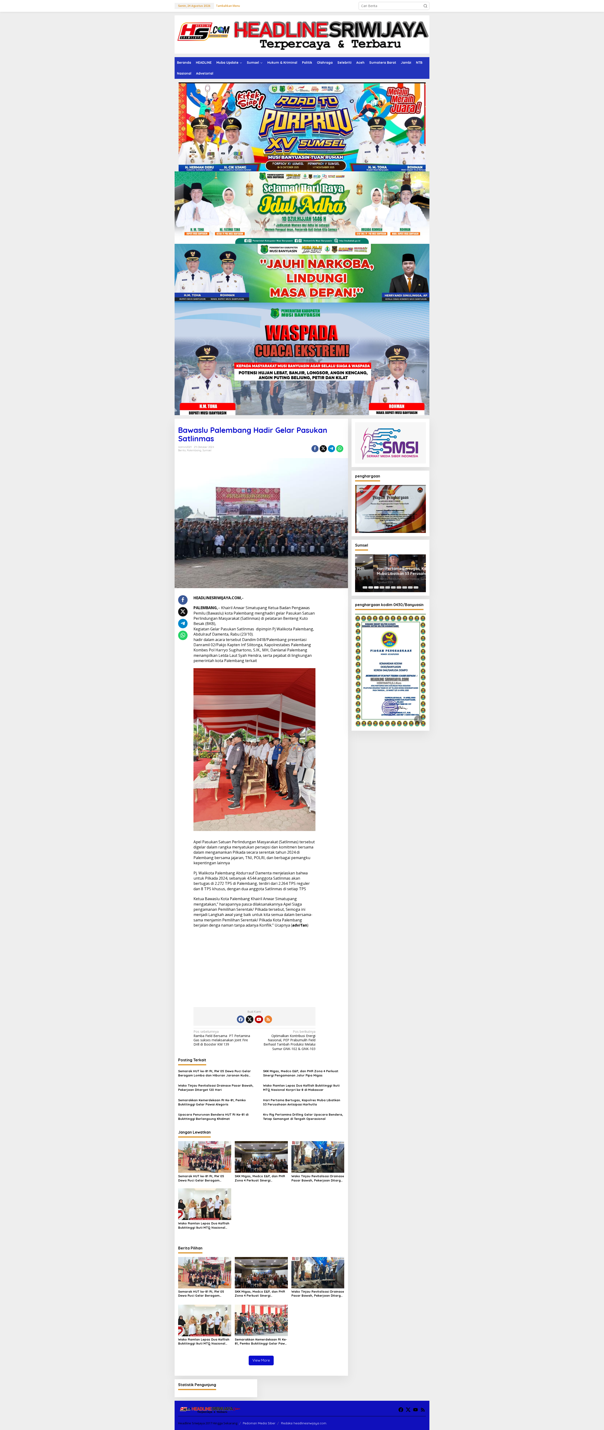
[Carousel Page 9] (410, 587)
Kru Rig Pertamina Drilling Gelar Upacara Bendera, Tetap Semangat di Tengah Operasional (303, 1117)
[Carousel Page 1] (365, 587)
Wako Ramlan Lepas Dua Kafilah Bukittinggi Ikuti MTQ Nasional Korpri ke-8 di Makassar (301, 1088)
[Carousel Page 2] (370, 587)
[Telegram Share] (331, 448)
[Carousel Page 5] (387, 587)
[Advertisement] (254, 966)
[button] (425, 6)
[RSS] (268, 1019)
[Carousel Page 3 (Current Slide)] (376, 587)
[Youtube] (259, 1019)
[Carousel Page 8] (404, 587)
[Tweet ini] (323, 448)
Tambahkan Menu (228, 6)
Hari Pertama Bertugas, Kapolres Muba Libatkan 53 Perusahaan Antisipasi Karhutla (301, 1102)
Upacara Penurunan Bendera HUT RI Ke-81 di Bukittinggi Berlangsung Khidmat (213, 1117)
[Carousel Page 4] (382, 587)
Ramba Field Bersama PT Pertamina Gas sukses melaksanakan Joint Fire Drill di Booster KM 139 (221, 1038)
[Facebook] (240, 1019)
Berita (182, 450)
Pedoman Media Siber (259, 1423)
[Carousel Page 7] (399, 587)
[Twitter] (249, 1019)
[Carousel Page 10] (416, 587)
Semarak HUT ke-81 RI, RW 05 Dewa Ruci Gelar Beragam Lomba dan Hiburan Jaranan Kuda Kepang (214, 1073)
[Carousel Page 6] (393, 587)
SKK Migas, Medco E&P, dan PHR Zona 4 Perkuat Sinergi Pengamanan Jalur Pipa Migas (300, 1073)
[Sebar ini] (315, 448)
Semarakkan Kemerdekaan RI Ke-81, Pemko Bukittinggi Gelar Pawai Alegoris (212, 1102)
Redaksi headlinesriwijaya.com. (304, 1423)
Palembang (194, 450)
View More (261, 1360)
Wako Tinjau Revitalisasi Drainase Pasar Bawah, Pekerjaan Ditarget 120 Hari (215, 1088)
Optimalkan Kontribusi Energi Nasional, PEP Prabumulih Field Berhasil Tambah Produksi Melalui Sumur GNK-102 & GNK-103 (289, 1040)
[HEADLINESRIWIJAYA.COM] (302, 34)
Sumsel (206, 450)
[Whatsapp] (339, 448)
